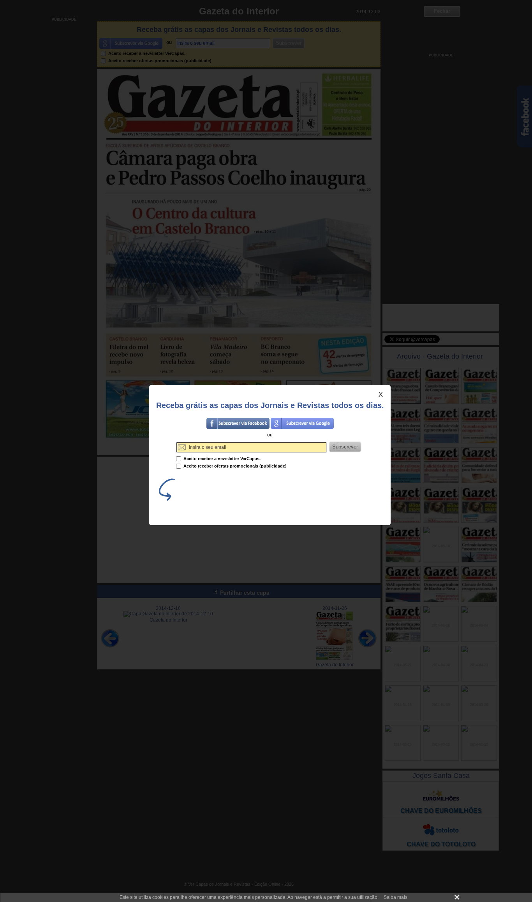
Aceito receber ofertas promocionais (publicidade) (234, 466)
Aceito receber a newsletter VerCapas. (221, 458)
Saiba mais (395, 897)
